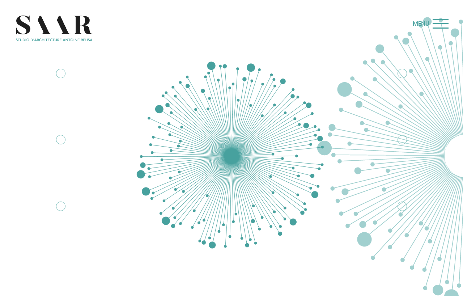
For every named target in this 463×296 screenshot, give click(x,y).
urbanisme (61, 96)
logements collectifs (402, 166)
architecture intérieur (402, 233)
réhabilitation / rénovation (61, 166)
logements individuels (61, 233)
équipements (402, 96)
